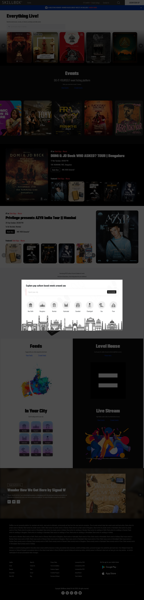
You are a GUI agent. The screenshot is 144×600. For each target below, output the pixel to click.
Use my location (111, 292)
